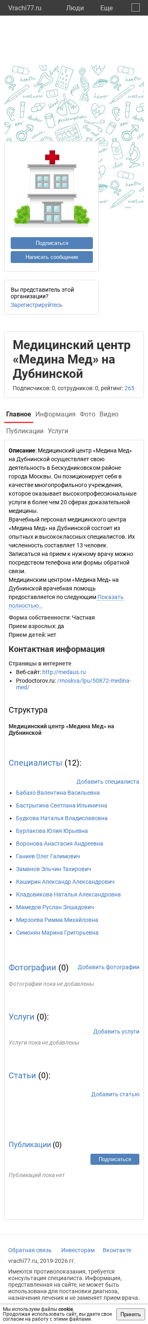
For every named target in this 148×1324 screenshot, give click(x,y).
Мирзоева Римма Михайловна (57, 920)
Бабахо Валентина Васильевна (58, 792)
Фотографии (32, 967)
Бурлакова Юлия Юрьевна (52, 831)
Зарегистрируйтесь (36, 305)
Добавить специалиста (107, 781)
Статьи (22, 1075)
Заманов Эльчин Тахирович (53, 869)
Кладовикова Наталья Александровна (68, 894)
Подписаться (52, 243)
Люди (75, 8)
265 (129, 388)
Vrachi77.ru (25, 8)
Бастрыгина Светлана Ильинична (61, 805)
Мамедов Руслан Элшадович (55, 907)
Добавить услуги (116, 1031)
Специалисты (35, 763)
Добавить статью (115, 1094)
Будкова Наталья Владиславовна (62, 818)
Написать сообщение (51, 257)
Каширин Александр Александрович (65, 881)
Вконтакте (117, 1250)
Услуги (22, 1017)
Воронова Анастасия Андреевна (59, 843)
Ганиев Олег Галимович (48, 856)
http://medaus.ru (64, 672)
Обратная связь (30, 1250)
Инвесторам (78, 1250)
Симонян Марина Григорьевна (57, 932)
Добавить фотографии (108, 967)
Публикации (30, 1144)
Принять (130, 1314)
